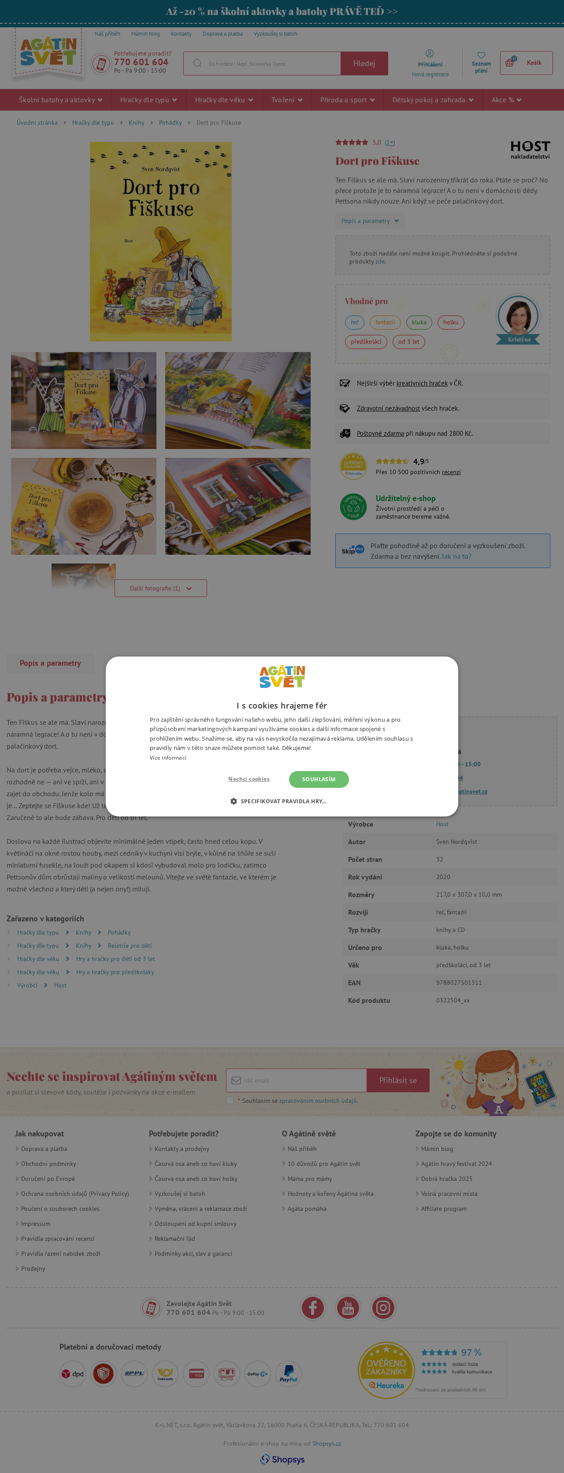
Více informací (168, 757)
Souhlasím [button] (319, 779)
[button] (282, 801)
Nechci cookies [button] (249, 779)
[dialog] (282, 736)
